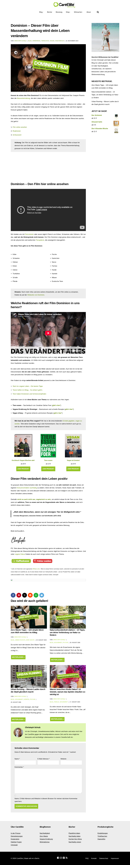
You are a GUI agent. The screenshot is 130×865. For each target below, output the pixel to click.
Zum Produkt (23, 469)
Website (63, 759)
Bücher (49, 12)
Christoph (14, 845)
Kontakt (94, 858)
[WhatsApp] (36, 595)
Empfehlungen (103, 833)
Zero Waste (30, 640)
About (89, 12)
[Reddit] (30, 595)
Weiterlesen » (18, 658)
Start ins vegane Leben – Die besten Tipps (28, 386)
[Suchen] (98, 12)
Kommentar (19, 767)
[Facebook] (13, 595)
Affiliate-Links (36, 569)
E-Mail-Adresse (43, 759)
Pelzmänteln (29, 234)
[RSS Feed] (66, 858)
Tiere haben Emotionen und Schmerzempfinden (29, 394)
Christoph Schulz (20, 41)
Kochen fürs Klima (75, 839)
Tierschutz (45, 41)
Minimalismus (44, 842)
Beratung (59, 12)
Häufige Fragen (16, 842)
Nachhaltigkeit (45, 833)
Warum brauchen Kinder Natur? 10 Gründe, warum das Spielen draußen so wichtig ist (67, 692)
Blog (30, 41)
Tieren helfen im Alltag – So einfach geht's (27, 390)
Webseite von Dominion (35, 295)
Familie (56, 702)
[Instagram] (61, 858)
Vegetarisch (59, 41)
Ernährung (36, 41)
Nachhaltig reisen (75, 842)
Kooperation (15, 839)
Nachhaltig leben (74, 836)
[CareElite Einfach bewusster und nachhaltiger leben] (65, 5)
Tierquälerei (40, 240)
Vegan (52, 41)
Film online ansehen (20, 127)
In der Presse (15, 833)
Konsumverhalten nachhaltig (27, 488)
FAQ (87, 858)
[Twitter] (24, 595)
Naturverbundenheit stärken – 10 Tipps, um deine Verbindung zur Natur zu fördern (67, 632)
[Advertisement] (48, 168)
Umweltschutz (20, 640)
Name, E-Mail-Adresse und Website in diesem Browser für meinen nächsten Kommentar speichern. (46, 800)
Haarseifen (101, 839)
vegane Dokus (20, 554)
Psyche (65, 642)
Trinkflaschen (102, 836)
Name (17, 759)
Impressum (115, 858)
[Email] (41, 595)
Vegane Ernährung (46, 839)
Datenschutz (103, 858)
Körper (26, 699)
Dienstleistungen (17, 836)
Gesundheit (58, 642)
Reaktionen (17, 131)
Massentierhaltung (23, 98)
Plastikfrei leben (74, 833)
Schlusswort (17, 135)
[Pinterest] (18, 595)
